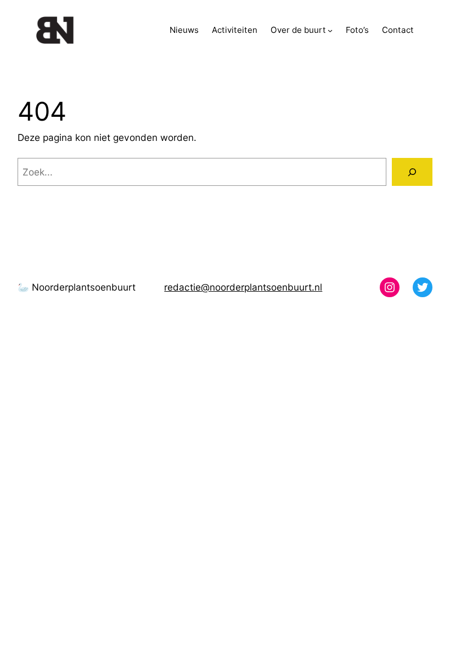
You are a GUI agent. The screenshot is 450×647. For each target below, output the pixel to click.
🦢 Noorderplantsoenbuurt (77, 287)
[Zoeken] (412, 172)
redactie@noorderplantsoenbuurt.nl (243, 287)
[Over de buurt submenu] (330, 30)
